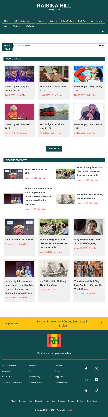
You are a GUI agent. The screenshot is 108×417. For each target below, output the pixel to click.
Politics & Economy (22, 21)
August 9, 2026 (30, 209)
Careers (32, 371)
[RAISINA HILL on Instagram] (96, 390)
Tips (30, 401)
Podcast (41, 21)
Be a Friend (92, 401)
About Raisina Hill (9, 366)
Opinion (53, 21)
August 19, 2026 (31, 178)
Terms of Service (36, 382)
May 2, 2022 (44, 133)
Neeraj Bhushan (23, 95)
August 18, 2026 (83, 180)
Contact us (6, 371)
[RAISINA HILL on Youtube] (96, 379)
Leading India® (61, 382)
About (13, 401)
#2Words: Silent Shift (25, 45)
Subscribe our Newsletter (12, 382)
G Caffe (70, 410)
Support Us (59, 377)
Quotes (58, 371)
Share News (7, 377)
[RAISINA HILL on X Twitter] (96, 369)
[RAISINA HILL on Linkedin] (86, 379)
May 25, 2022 (79, 95)
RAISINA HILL (54, 6)
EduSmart (17, 26)
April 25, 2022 (79, 133)
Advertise (32, 366)
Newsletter (39, 401)
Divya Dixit (43, 178)
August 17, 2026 (80, 248)
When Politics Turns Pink (19, 239)
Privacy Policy (34, 377)
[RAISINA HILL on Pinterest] (86, 390)
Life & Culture (67, 21)
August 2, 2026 (82, 203)
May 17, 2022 (10, 133)
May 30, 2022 (45, 95)
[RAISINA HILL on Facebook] (86, 369)
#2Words (30, 26)
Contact (22, 401)
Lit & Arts (82, 21)
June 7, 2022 (10, 95)
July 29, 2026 (79, 294)
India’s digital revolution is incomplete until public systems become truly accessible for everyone (38, 196)
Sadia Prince (57, 95)
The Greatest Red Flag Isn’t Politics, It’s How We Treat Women (88, 285)
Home (6, 21)
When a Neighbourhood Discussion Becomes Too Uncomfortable (90, 171)
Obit (6, 26)
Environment (96, 21)
